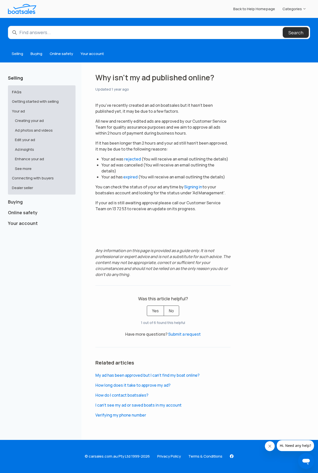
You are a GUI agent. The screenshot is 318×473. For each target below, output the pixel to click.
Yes (155, 311)
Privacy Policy (169, 456)
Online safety (61, 53)
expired (130, 177)
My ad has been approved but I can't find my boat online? (147, 375)
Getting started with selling (35, 101)
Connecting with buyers (33, 178)
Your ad (18, 111)
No (171, 311)
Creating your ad (29, 120)
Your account (92, 53)
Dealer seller (22, 187)
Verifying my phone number (120, 415)
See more (23, 168)
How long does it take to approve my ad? (132, 385)
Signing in (193, 187)
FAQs (16, 92)
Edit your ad (25, 139)
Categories (292, 8)
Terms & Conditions (205, 456)
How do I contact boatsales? (121, 395)
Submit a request (184, 334)
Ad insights (24, 149)
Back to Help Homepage (254, 8)
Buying (36, 53)
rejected (132, 159)
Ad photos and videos (34, 130)
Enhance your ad (29, 158)
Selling (17, 53)
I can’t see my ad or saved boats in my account (138, 405)
